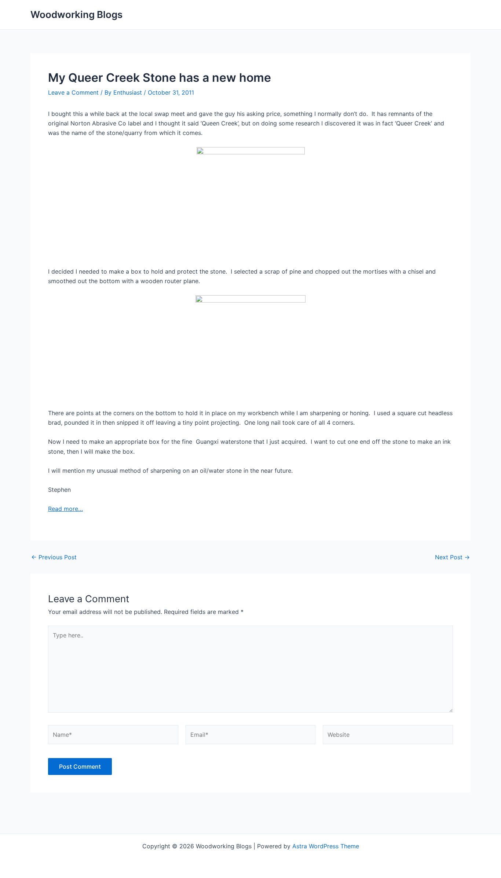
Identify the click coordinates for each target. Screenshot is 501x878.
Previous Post (54, 557)
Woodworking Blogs (76, 14)
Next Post (452, 557)
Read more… (65, 508)
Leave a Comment (73, 92)
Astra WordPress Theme (325, 846)
